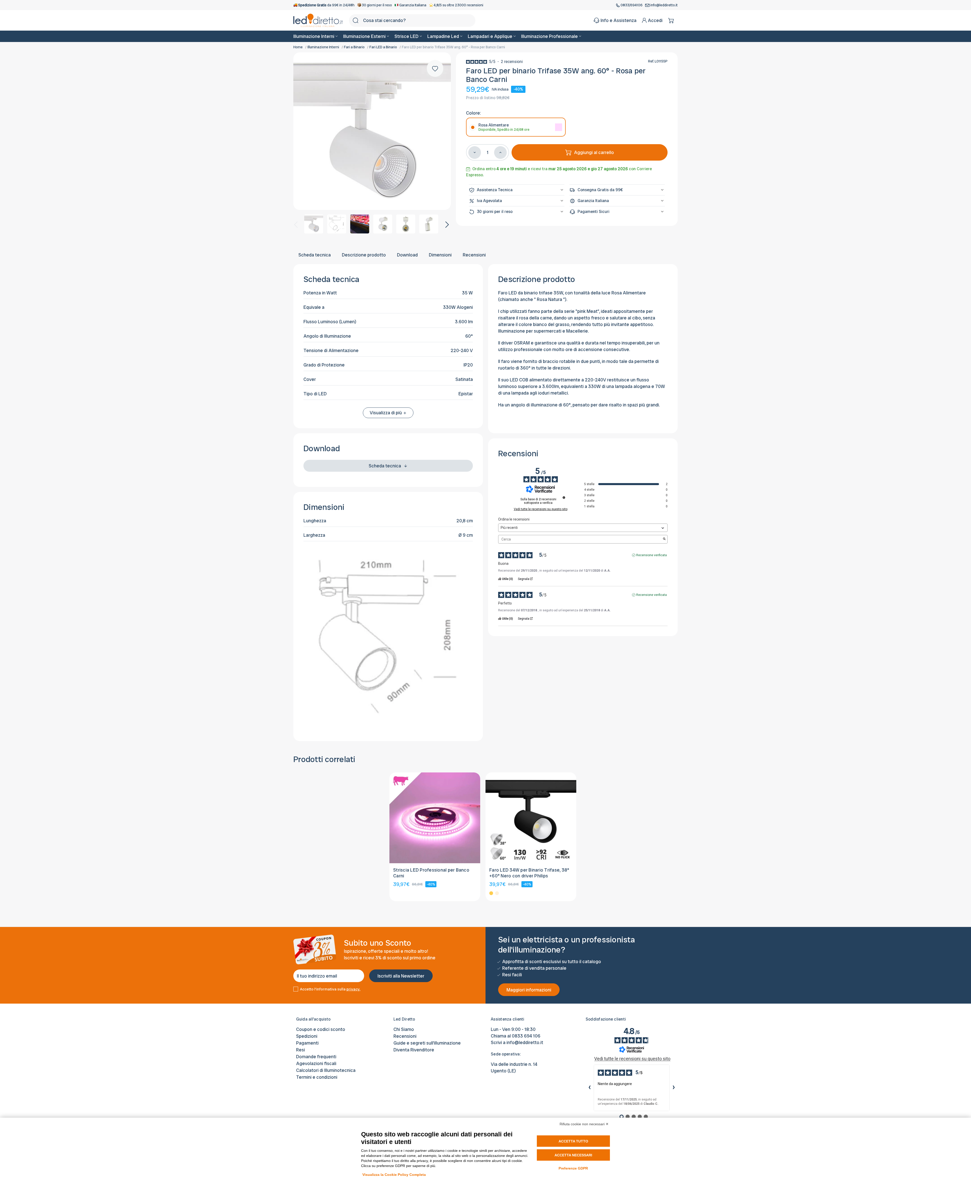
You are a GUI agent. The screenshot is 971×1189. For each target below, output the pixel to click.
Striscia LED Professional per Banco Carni (431, 873)
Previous (295, 224)
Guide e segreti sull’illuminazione (427, 1043)
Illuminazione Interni (313, 36)
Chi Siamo (403, 1029)
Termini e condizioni (316, 1077)
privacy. (353, 989)
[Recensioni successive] (673, 1087)
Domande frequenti (316, 1057)
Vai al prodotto (435, 849)
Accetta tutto (573, 1141)
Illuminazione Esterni (364, 36)
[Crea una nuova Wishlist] (435, 68)
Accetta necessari (573, 1155)
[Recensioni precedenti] (589, 1087)
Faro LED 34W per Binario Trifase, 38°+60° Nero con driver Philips (529, 873)
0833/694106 (632, 5)
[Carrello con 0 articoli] (671, 20)
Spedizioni (306, 1036)
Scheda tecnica (314, 255)
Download (407, 255)
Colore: (473, 113)
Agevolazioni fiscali (316, 1063)
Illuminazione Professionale (549, 36)
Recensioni (474, 255)
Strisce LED (406, 36)
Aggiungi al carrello (594, 152)
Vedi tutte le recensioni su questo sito (540, 509)
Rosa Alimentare (503, 127)
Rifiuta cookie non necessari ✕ (584, 1124)
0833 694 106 (526, 1036)
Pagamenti (307, 1043)
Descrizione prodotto (364, 255)
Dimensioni (440, 255)
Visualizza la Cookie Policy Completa (394, 1175)
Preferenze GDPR (573, 1168)
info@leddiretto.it (664, 5)
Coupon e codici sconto (320, 1029)
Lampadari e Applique (490, 36)
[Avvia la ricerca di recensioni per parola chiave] (664, 539)
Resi (300, 1050)
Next (446, 224)
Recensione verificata (651, 555)
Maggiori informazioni (528, 990)
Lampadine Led (443, 36)
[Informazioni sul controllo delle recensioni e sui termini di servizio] (564, 497)
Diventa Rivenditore (413, 1050)
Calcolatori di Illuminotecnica (326, 1070)
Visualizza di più (386, 413)
